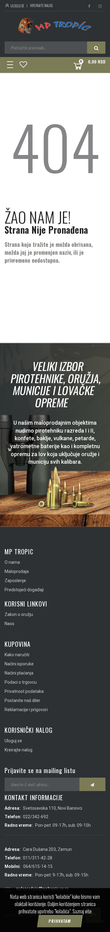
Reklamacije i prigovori (26, 709)
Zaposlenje (15, 580)
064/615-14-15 (38, 866)
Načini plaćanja (19, 673)
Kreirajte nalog (41, 5)
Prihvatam (59, 921)
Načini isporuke (19, 663)
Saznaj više (82, 911)
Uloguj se (17, 5)
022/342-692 (35, 816)
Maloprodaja (17, 571)
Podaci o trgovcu (21, 682)
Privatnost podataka (24, 691)
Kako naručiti (17, 654)
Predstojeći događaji (24, 589)
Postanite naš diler (22, 700)
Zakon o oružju (19, 614)
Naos (9, 623)
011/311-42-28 (37, 857)
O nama (12, 562)
